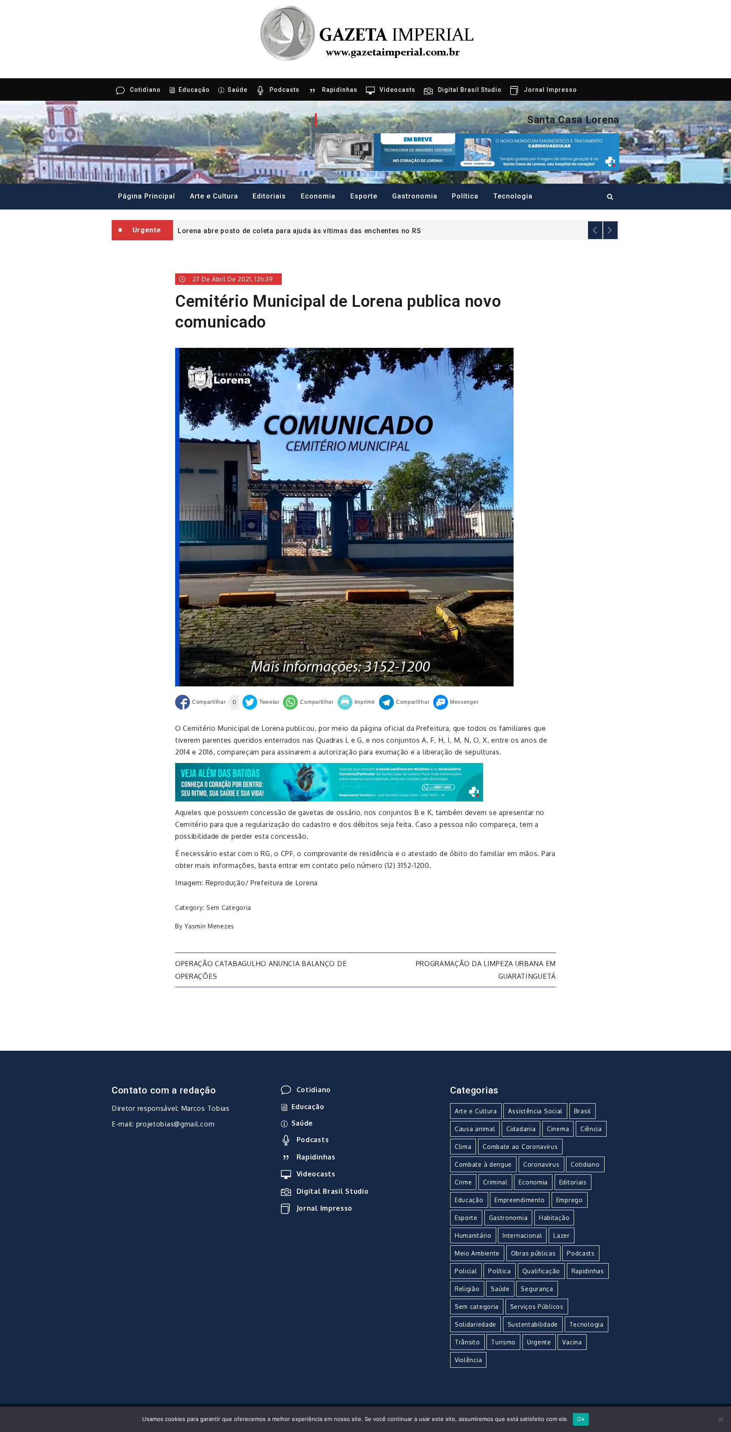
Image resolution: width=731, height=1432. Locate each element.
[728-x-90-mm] (329, 781)
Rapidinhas (339, 89)
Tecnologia (513, 196)
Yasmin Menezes (209, 926)
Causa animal (475, 1128)
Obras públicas (533, 1253)
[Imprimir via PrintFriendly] (357, 702)
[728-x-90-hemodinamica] (467, 151)
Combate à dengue (483, 1164)
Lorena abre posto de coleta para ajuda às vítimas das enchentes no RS (299, 231)
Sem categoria (228, 907)
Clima (463, 1146)
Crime (463, 1182)
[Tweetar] (261, 702)
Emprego (569, 1199)
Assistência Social (535, 1111)
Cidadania (521, 1128)
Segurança (537, 1288)
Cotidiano (145, 89)
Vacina (572, 1342)
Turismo (503, 1342)
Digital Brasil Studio (470, 89)
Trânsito (467, 1342)
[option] (396, 230)
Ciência (591, 1128)
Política (465, 196)
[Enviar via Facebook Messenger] (455, 702)
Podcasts (284, 89)
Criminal (495, 1182)
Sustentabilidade (533, 1324)
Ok (581, 1418)
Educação (194, 89)
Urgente (539, 1342)
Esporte (363, 196)
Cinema (558, 1128)
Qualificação (541, 1271)
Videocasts (397, 89)
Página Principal (146, 196)
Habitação (554, 1217)
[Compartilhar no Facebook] (200, 702)
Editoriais (269, 196)
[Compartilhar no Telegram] (404, 702)
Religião (467, 1288)
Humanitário (473, 1235)
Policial (466, 1271)
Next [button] (610, 230)
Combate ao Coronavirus (520, 1146)
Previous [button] (595, 230)
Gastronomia (414, 196)
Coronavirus (541, 1164)
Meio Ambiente (477, 1253)
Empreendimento (520, 1199)
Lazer (561, 1235)
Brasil (582, 1111)
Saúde (237, 89)
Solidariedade (475, 1324)
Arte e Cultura (214, 196)
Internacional (522, 1235)
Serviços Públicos (536, 1306)
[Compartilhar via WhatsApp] (308, 702)
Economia (318, 196)
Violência (468, 1359)
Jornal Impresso (550, 89)
